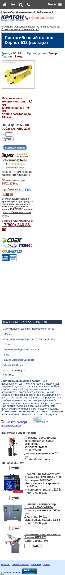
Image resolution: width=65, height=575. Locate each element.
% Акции (6, 26)
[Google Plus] (11, 194)
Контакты (36, 564)
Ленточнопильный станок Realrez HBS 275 (42, 536)
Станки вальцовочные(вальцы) (20, 29)
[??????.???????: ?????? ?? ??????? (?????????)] (10, 573)
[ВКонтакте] (26, 190)
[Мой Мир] (8, 194)
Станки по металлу (48, 26)
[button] (54, 4)
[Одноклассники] (4, 194)
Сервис (46, 564)
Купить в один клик (15, 147)
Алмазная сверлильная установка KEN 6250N (40, 439)
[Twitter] (30, 190)
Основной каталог (24, 26)
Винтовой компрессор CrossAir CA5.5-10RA (40, 506)
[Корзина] (12, 5)
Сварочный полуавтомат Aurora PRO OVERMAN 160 (42, 476)
